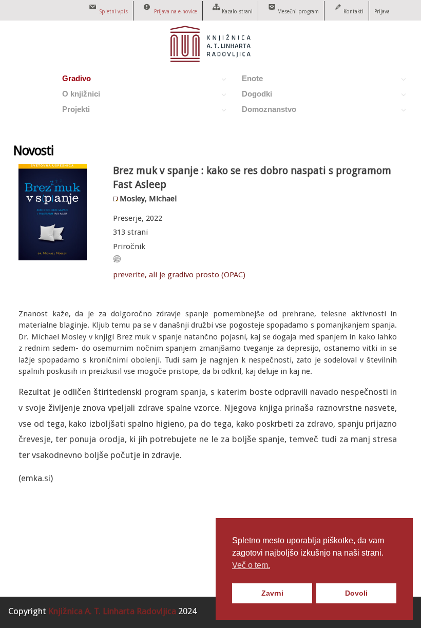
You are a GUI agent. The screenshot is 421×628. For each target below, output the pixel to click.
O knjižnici (76, 95)
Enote (248, 80)
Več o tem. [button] (251, 565)
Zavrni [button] (272, 593)
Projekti (71, 111)
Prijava (382, 11)
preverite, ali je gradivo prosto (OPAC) (179, 274)
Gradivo (72, 80)
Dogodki (252, 95)
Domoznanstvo (264, 111)
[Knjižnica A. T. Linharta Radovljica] (210, 59)
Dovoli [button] (356, 593)
